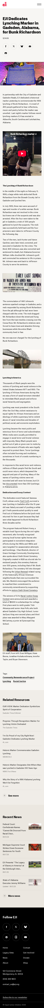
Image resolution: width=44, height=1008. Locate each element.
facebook (6, 927)
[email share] (30, 46)
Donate (26, 957)
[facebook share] (6, 46)
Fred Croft (24, 501)
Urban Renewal (21, 571)
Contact (26, 947)
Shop (25, 962)
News (5, 957)
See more (13, 795)
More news (14, 895)
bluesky (25, 927)
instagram (6, 937)
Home (5, 947)
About (5, 962)
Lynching (7, 681)
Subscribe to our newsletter (15, 997)
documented (11, 483)
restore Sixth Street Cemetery (24, 590)
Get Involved (28, 952)
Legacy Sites (8, 952)
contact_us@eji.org (11, 984)
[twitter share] (14, 46)
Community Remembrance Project (18, 677)
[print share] (6, 53)
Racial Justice (19, 681)
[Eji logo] (4, 4)
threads (16, 937)
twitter (16, 927)
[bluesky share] (22, 46)
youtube (25, 937)
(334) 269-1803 (9, 978)
